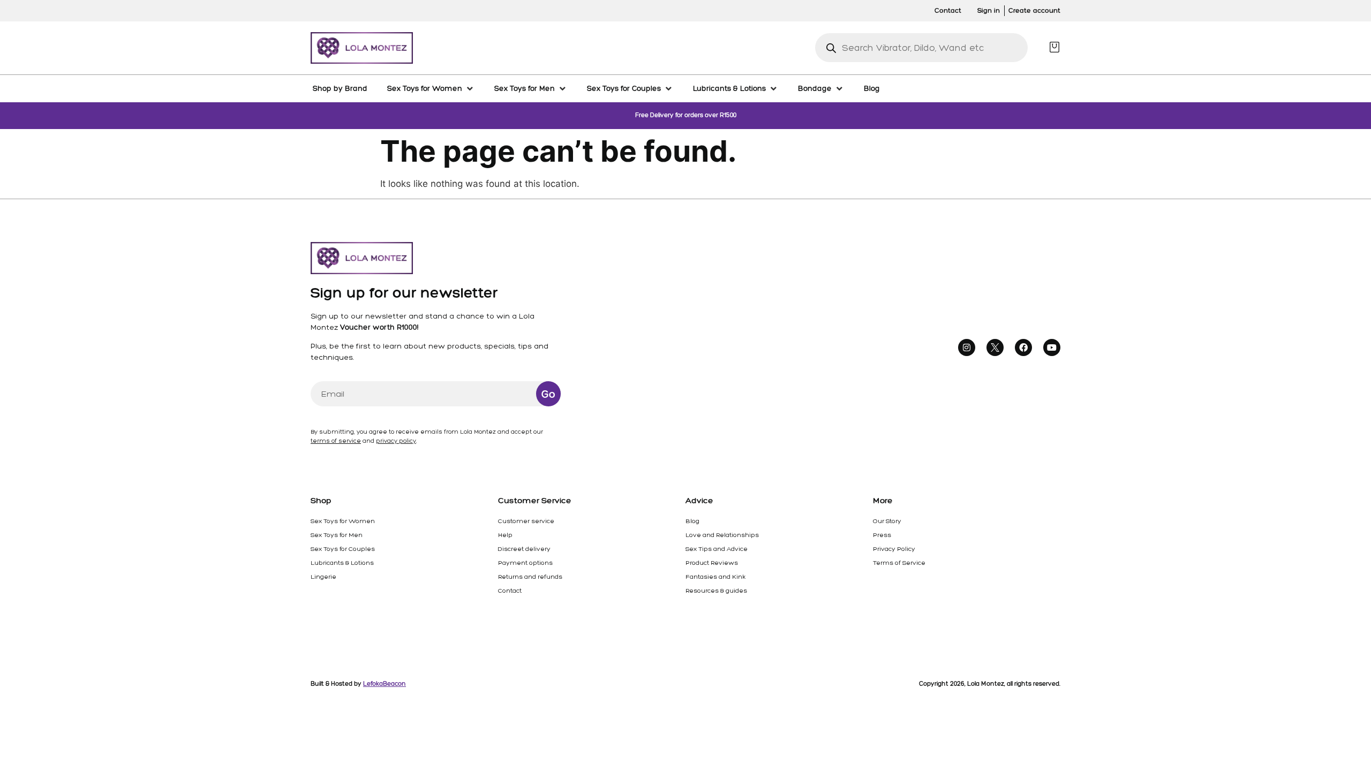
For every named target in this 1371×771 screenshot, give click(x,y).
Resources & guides (716, 590)
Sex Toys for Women (343, 521)
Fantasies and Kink (715, 576)
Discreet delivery (524, 549)
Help (505, 535)
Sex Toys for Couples (343, 549)
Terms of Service (899, 562)
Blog (692, 521)
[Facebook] (1023, 347)
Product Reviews (712, 562)
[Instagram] (966, 347)
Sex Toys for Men (337, 535)
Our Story (887, 521)
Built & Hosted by (358, 683)
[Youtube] (1051, 347)
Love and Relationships (722, 535)
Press (882, 535)
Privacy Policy (894, 549)
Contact (510, 590)
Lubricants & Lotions (342, 562)
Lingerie (323, 576)
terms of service (336, 440)
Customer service (526, 521)
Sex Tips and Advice (717, 549)
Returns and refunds (530, 576)
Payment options (525, 562)
